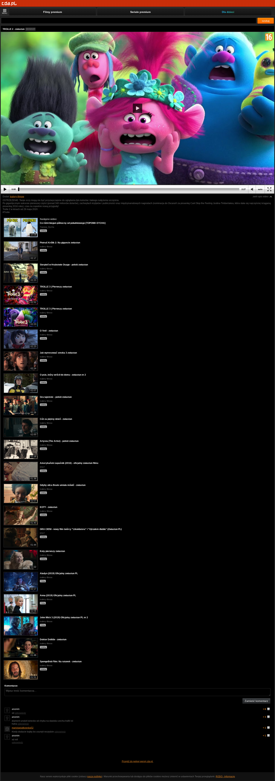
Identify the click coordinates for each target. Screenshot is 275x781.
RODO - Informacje (225, 776)
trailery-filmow (17, 196)
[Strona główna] (9, 3)
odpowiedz (20, 713)
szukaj (265, 20)
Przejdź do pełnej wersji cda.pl (137, 761)
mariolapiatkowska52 (22, 727)
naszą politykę (94, 776)
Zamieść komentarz (256, 700)
